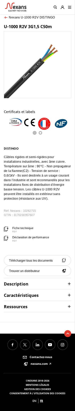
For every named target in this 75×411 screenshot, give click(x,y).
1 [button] (35, 133)
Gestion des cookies (37, 389)
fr (41, 401)
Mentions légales (37, 385)
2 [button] (40, 133)
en (34, 401)
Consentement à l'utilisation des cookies (37, 393)
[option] (15, 122)
